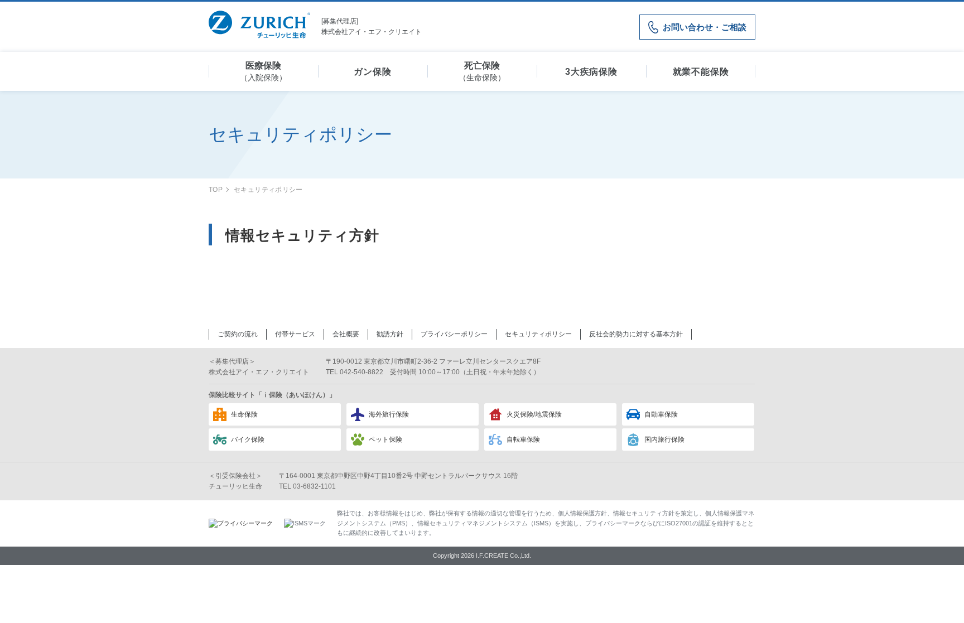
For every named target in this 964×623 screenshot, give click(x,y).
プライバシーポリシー (454, 334)
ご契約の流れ (238, 334)
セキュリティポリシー (538, 334)
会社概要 (345, 334)
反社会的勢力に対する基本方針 (636, 334)
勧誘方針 (390, 334)
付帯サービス (295, 334)
